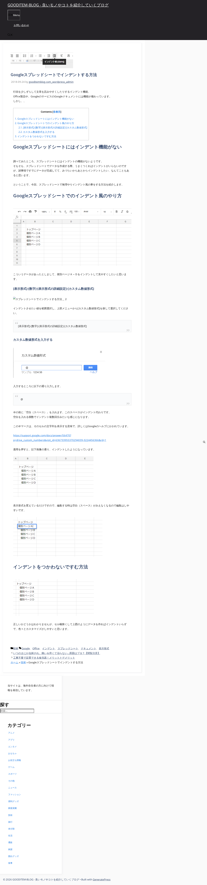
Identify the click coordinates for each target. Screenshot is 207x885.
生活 (10, 835)
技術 (15, 648)
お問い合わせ (21, 25)
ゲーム (11, 767)
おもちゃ (12, 753)
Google (26, 648)
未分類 (11, 828)
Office (36, 648)
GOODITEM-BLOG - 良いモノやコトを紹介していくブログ (58, 4)
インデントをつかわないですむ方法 (35, 136)
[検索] (204, 442)
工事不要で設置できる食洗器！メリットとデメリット (44, 657)
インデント (48, 648)
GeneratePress (101, 879)
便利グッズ (13, 801)
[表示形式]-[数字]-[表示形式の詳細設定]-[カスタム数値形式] (52, 127)
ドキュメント (88, 648)
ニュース (12, 787)
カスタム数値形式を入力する (36, 132)
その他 (11, 780)
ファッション (14, 794)
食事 (10, 862)
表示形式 (104, 648)
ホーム (14, 662)
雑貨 (10, 849)
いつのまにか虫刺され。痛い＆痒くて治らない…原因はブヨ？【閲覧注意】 (56, 653)
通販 (10, 842)
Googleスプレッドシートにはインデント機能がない (44, 118)
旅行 (10, 821)
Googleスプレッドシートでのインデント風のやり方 (44, 123)
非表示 (56, 111)
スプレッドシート (68, 648)
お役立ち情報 (14, 760)
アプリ (11, 739)
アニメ (11, 732)
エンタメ (12, 746)
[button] (10, 35)
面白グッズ (13, 856)
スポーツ (12, 773)
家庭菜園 (12, 808)
